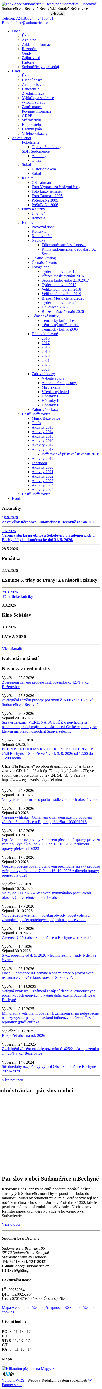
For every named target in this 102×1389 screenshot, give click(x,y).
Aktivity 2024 (42, 485)
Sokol (26, 164)
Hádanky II (50, 400)
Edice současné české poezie (64, 245)
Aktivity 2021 (42, 472)
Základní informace (37, 44)
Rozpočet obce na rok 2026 (23, 1035)
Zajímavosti (31, 58)
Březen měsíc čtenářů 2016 (63, 276)
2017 (46, 343)
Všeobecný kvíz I (55, 392)
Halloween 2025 (55, 307)
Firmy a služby (33, 209)
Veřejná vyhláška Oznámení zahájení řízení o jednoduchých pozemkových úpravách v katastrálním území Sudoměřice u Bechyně (48, 995)
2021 (46, 360)
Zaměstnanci (32, 107)
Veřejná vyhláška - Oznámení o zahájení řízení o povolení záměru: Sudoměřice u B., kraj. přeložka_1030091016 (47, 819)
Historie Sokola (44, 169)
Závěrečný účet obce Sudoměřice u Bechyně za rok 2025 (46, 937)
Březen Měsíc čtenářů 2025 (63, 298)
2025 (46, 365)
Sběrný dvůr (31, 120)
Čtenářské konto (44, 262)
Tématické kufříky (46, 316)
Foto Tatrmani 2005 (47, 196)
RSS (68, 1307)
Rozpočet (29, 49)
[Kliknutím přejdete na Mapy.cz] (28, 1368)
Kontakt (18, 498)
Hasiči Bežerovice (36, 414)
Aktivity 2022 (42, 476)
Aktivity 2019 (42, 458)
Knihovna (29, 222)
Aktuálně (29, 40)
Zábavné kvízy (43, 374)
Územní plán (32, 129)
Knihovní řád (42, 236)
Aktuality (39, 156)
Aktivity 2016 (42, 441)
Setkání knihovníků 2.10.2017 (65, 280)
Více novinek (12, 1080)
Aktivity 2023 (42, 481)
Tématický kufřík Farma (60, 325)
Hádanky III (51, 405)
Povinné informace (36, 111)
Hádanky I (50, 396)
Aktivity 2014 (42, 432)
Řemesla (38, 218)
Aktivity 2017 (42, 445)
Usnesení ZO (32, 89)
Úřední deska (32, 80)
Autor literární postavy (59, 383)
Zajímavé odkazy (45, 409)
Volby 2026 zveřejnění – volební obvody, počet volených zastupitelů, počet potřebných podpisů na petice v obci (46, 917)
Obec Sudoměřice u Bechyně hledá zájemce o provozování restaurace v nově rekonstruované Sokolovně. (48, 975)
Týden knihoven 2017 (59, 285)
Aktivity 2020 (42, 467)
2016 (46, 338)
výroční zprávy (33, 102)
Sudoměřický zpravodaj (40, 67)
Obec (16, 31)
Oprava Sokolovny (46, 147)
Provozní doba (43, 227)
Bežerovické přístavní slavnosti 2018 (70, 454)
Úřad (16, 71)
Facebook (39, 463)
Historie (28, 62)
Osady (27, 53)
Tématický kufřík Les (58, 320)
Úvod (26, 35)
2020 (46, 356)
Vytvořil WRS (13, 1380)
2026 (46, 369)
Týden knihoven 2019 (59, 271)
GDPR (27, 116)
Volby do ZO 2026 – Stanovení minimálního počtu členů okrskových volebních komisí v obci (46, 895)
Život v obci (21, 138)
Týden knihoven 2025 (59, 303)
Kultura (28, 178)
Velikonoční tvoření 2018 (61, 289)
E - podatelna (32, 124)
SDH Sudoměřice (36, 151)
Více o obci (11, 1224)
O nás (36, 160)
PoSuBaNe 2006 (45, 205)
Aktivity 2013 (42, 427)
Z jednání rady (33, 93)
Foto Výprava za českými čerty (56, 187)
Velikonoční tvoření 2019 (61, 294)
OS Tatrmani (42, 182)
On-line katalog (44, 258)
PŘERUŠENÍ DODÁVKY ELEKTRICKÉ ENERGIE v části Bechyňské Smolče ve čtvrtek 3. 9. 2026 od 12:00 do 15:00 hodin (47, 753)
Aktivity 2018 (42, 449)
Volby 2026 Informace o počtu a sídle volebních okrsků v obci (50, 799)
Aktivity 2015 (42, 436)
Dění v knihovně (45, 334)
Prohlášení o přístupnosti (42, 1307)
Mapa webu (11, 1307)
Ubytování (40, 213)
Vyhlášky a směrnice (38, 98)
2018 (46, 347)
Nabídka (38, 240)
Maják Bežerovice (46, 418)
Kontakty (39, 231)
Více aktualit (12, 649)
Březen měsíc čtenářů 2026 (63, 311)
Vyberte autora (53, 378)
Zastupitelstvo (33, 84)
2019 (46, 351)
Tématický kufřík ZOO (60, 329)
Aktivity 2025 (42, 489)
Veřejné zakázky (35, 133)
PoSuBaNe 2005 (45, 200)
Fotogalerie (30, 142)
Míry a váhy (51, 387)
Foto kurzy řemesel (47, 191)
